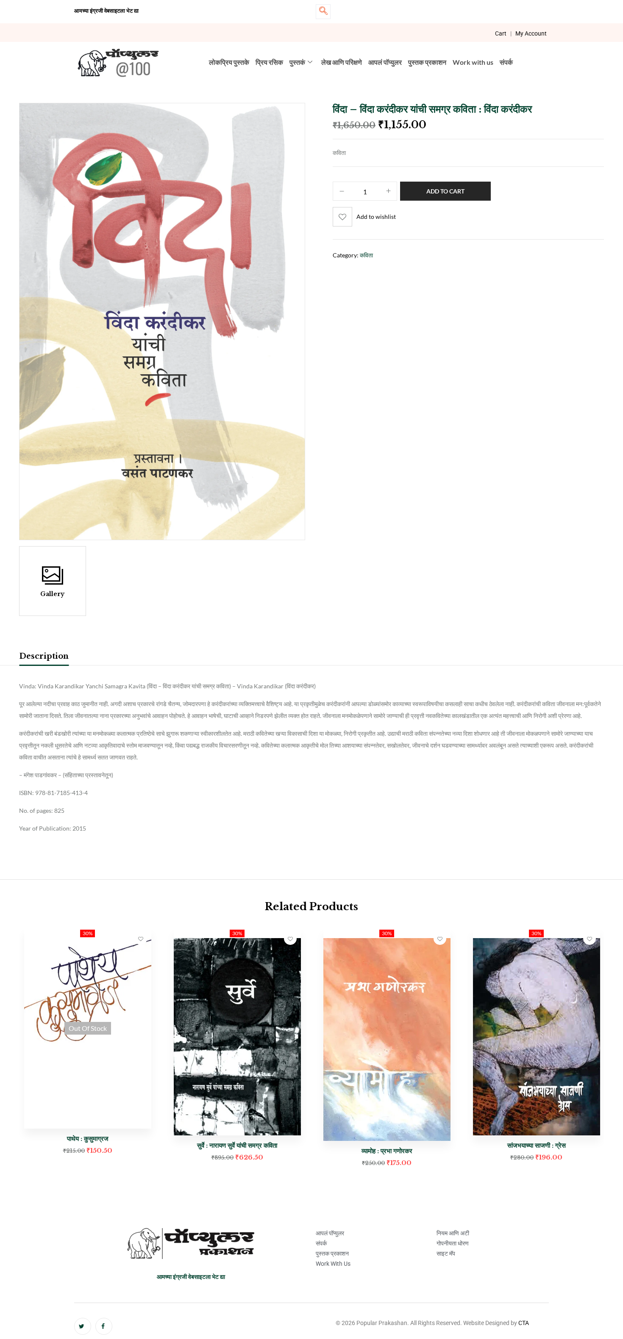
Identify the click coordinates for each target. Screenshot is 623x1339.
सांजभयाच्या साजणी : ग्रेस (536, 1145)
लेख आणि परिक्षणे (341, 62)
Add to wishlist (376, 216)
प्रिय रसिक (269, 62)
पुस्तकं (297, 62)
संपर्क (506, 62)
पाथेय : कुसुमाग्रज (87, 1139)
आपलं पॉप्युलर (385, 62)
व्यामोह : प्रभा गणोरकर (387, 1151)
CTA (523, 1323)
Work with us (473, 62)
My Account (531, 33)
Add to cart (445, 191)
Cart (500, 33)
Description (44, 656)
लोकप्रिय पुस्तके (229, 62)
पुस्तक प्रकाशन (427, 62)
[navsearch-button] (323, 11)
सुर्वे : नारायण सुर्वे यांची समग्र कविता (237, 1145)
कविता (366, 255)
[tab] (44, 657)
